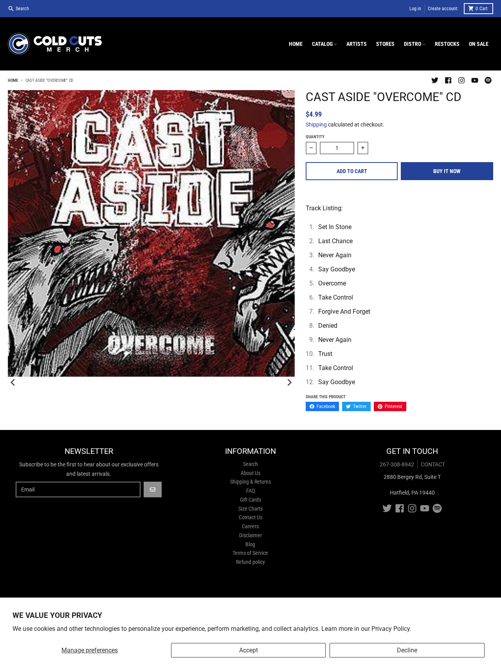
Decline (407, 650)
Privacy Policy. (391, 628)
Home (13, 80)
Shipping (316, 124)
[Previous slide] (13, 382)
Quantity (315, 136)
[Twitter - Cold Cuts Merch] (435, 80)
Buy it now (447, 171)
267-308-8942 (397, 464)
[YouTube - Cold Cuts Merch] (475, 80)
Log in (415, 8)
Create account (443, 8)
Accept (248, 650)
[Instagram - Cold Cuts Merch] (461, 80)
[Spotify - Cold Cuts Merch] (488, 80)
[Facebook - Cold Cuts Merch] (448, 80)
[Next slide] (289, 382)
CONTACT (433, 464)
